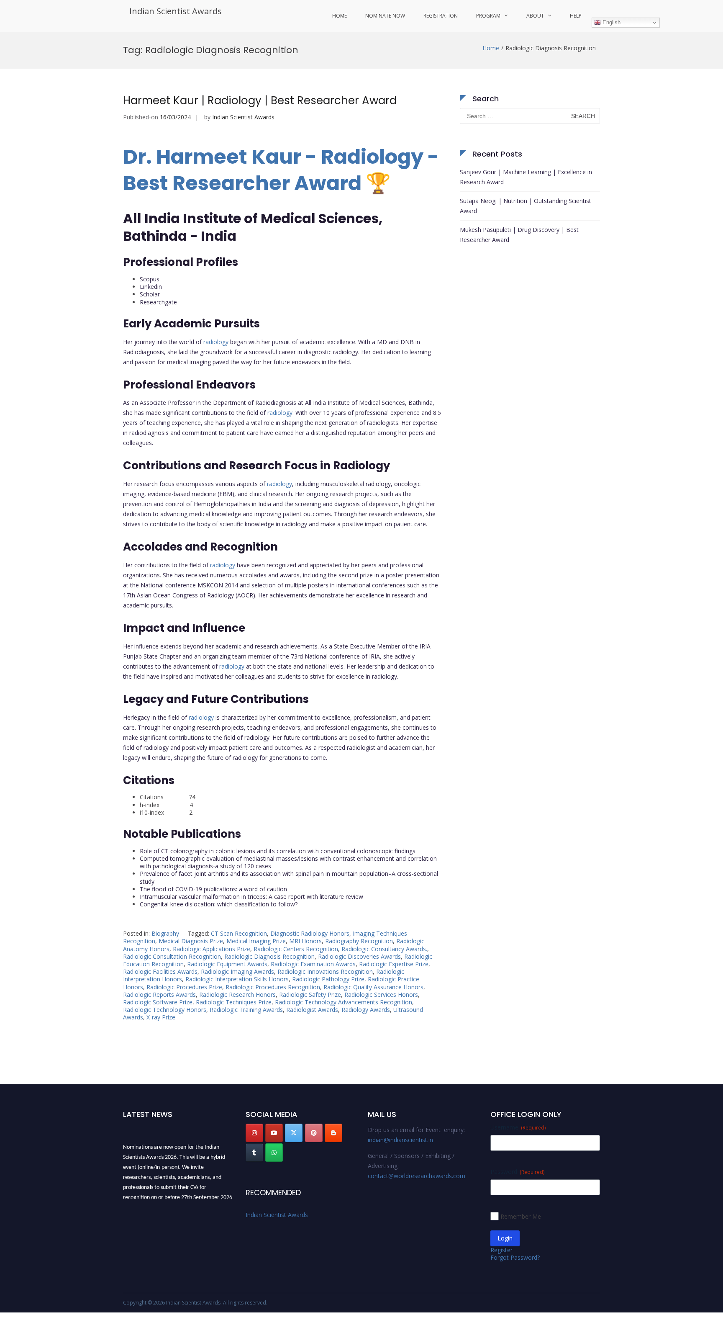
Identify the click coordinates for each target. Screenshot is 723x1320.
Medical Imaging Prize (256, 941)
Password (517, 1172)
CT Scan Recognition (239, 933)
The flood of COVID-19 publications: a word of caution (213, 889)
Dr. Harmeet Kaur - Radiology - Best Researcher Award (281, 170)
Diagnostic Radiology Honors (309, 933)
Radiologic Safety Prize (310, 994)
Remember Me (520, 1216)
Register (501, 1250)
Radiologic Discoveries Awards (359, 956)
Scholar (150, 294)
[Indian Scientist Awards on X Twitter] (294, 1133)
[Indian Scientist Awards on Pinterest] (314, 1133)
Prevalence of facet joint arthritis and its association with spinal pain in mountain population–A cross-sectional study (289, 877)
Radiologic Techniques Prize (234, 1002)
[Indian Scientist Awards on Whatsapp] (274, 1152)
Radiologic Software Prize (157, 1002)
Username (518, 1127)
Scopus (149, 279)
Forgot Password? (515, 1257)
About (535, 15)
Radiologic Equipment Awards (227, 964)
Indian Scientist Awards (175, 11)
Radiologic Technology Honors (164, 1010)
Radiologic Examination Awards (313, 964)
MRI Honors (305, 941)
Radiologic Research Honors (237, 994)
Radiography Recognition (359, 941)
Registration (440, 15)
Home (339, 15)
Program (488, 15)
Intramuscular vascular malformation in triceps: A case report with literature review (251, 897)
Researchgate (158, 302)
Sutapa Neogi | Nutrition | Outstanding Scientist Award (525, 206)
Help (576, 15)
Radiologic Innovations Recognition (325, 971)
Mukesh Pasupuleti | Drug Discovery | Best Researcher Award (519, 235)
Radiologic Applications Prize (211, 949)
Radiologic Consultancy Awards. (384, 949)
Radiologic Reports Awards (159, 994)
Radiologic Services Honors (381, 994)
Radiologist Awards (312, 1010)
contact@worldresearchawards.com (416, 1176)
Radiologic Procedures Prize (184, 987)
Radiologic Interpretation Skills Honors (237, 979)
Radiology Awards (365, 1010)
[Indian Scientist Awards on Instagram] (254, 1133)
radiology (215, 342)
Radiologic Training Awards (246, 1010)
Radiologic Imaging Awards (237, 971)
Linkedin (151, 287)
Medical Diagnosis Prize (191, 941)
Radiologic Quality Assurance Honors (373, 987)
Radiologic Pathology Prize (328, 979)
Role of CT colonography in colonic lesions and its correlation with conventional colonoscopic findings (277, 851)
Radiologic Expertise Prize (393, 964)
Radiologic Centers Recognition (296, 949)
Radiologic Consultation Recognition (172, 956)
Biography (165, 933)
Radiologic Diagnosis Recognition (269, 956)
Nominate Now (385, 15)
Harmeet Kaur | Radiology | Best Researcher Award (260, 100)
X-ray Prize (160, 1017)
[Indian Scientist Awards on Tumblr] (254, 1152)
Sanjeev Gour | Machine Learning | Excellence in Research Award (526, 177)
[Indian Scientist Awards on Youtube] (274, 1133)
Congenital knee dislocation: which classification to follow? (218, 904)
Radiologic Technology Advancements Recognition (343, 1002)
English (610, 22)
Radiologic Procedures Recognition (273, 987)
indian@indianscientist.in (400, 1140)
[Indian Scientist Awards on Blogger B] (333, 1133)
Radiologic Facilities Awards (160, 971)
